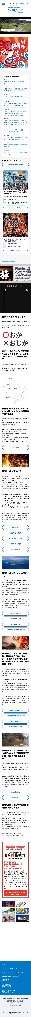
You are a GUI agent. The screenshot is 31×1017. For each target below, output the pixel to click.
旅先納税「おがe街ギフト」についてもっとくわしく (15, 893)
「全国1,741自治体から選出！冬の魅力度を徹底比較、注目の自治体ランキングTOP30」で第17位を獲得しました (15, 113)
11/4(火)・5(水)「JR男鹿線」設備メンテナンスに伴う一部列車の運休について (15, 138)
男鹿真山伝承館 (14, 533)
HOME (4, 964)
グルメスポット (12, 968)
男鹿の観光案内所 (7, 976)
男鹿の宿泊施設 (15, 792)
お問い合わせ (5, 980)
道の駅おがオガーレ (14, 727)
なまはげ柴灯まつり (14, 538)
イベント (20, 968)
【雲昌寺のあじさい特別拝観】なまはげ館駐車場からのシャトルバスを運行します (15, 90)
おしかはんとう (12, 368)
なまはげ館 (15, 527)
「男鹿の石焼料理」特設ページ (14, 716)
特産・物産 (11, 972)
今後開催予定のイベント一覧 (15, 164)
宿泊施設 (4, 972)
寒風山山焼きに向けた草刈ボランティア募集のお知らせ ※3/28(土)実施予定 (15, 105)
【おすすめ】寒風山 (15, 624)
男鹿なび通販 (14, 721)
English (17, 3)
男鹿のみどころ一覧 (15, 613)
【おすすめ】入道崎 (15, 619)
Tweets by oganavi (8, 261)
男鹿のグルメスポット (15, 710)
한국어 (27, 3)
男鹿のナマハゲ (14, 544)
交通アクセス (15, 447)
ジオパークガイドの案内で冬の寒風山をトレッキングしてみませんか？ (15, 131)
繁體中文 (22, 3)
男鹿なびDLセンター (9, 991)
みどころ (4, 968)
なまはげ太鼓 (14, 549)
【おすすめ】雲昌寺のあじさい (14, 630)
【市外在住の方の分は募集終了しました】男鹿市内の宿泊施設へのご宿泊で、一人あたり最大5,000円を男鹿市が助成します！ (15, 122)
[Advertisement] (15, 943)
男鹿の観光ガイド (18, 976)
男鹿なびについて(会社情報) (15, 1005)
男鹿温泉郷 (15, 797)
